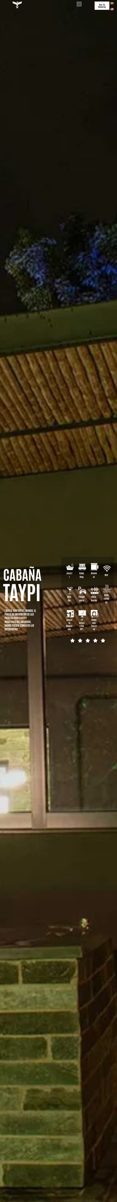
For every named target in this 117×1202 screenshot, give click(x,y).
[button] (79, 4)
